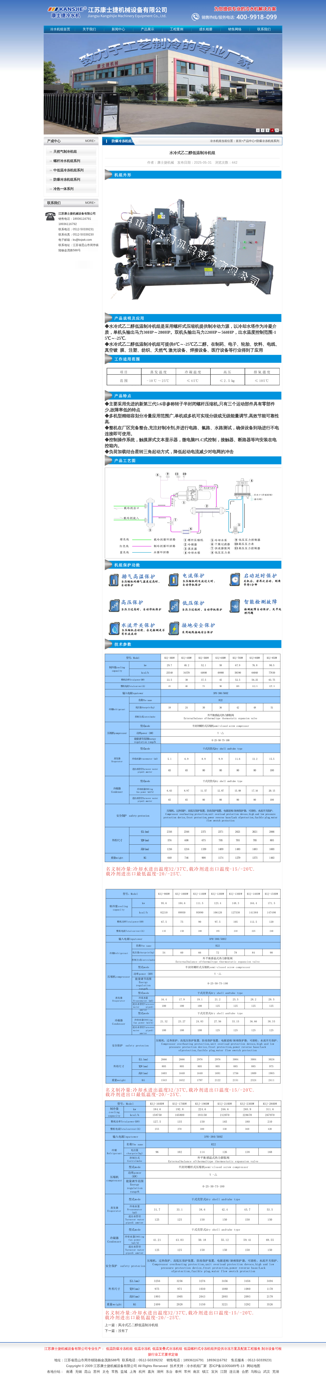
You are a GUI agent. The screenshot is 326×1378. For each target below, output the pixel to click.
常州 (187, 1371)
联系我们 (264, 29)
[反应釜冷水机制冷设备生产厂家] (168, 84)
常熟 (114, 1371)
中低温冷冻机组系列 (68, 170)
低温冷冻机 (142, 1349)
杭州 (142, 1371)
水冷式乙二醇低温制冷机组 (135, 326)
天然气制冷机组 (65, 151)
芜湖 (275, 1371)
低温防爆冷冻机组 (119, 1349)
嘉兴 (151, 1371)
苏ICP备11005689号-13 (226, 1366)
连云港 (234, 1371)
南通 (69, 1371)
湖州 (160, 1371)
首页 (239, 141)
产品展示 (147, 29)
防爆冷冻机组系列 (66, 179)
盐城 (124, 1371)
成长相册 (205, 29)
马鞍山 (256, 1371)
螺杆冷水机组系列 (66, 161)
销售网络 (235, 29)
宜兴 (214, 1371)
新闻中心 (118, 29)
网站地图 (253, 1366)
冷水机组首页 (60, 29)
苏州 (96, 1371)
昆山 (87, 1371)
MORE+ (90, 141)
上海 (133, 1371)
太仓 (105, 1371)
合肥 (245, 1371)
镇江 (205, 1371)
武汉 (266, 1371)
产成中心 (54, 141)
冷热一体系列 (63, 189)
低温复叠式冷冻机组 (167, 1349)
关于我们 (89, 29)
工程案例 (176, 29)
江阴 (223, 1371)
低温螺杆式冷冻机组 (199, 1349)
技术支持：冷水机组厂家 (188, 1366)
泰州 (178, 1371)
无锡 (78, 1371)
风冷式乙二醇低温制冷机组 (138, 1325)
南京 (196, 1371)
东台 (169, 1371)
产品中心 (249, 141)
